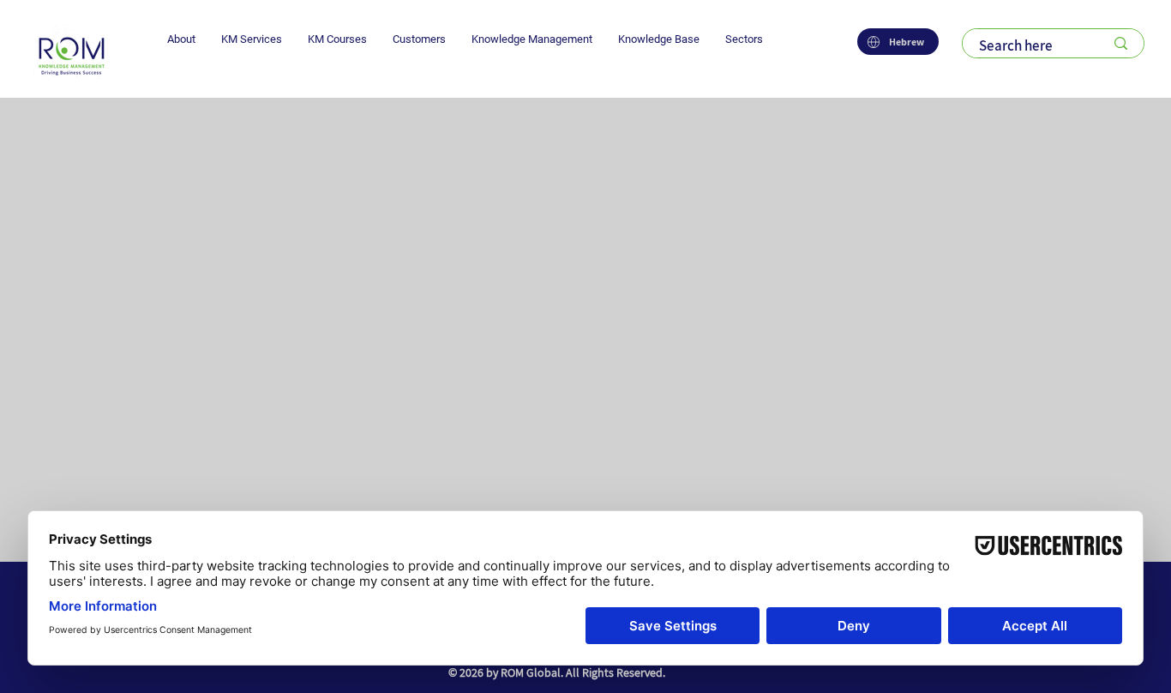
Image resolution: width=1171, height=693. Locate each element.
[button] (181, 39)
